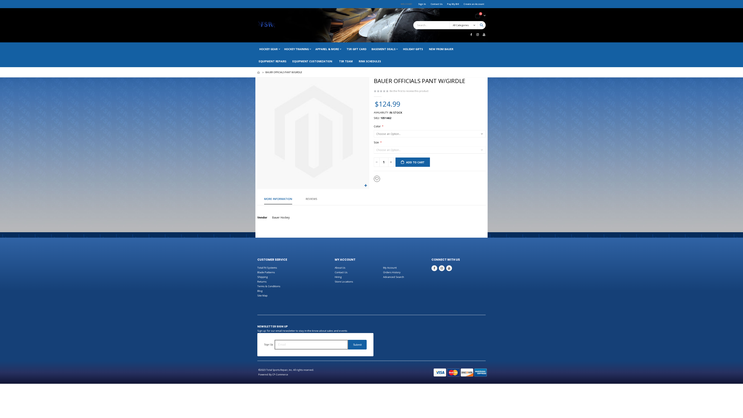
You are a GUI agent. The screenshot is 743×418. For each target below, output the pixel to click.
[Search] (481, 25)
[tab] (278, 199)
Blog (259, 291)
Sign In (422, 4)
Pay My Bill (453, 4)
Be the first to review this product (409, 91)
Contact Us (437, 4)
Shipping (262, 277)
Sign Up (268, 344)
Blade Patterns (266, 272)
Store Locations (344, 281)
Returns (262, 281)
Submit (357, 344)
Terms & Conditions (268, 286)
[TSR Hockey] (266, 25)
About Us (340, 267)
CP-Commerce (280, 374)
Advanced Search (393, 277)
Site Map (262, 295)
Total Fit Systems (267, 267)
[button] (365, 185)
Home (258, 72)
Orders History (392, 272)
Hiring (338, 277)
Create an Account (474, 4)
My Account (390, 267)
